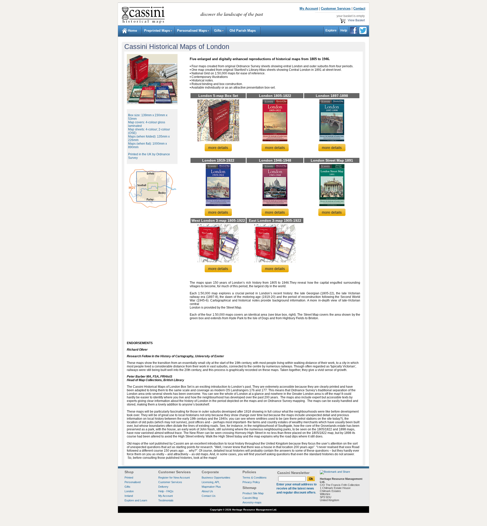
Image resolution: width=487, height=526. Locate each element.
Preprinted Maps (157, 30)
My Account (165, 495)
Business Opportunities (216, 477)
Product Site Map (253, 493)
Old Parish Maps (242, 30)
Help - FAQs (165, 491)
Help (343, 30)
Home (130, 30)
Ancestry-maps (252, 502)
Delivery (163, 486)
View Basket (355, 20)
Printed (129, 477)
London (129, 491)
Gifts (217, 30)
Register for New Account (174, 477)
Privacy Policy (251, 482)
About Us (207, 491)
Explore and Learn (136, 500)
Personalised (133, 482)
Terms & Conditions (254, 477)
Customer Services (170, 482)
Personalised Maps (192, 30)
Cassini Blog (250, 497)
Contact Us (209, 495)
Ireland (129, 495)
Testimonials (165, 500)
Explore (331, 30)
